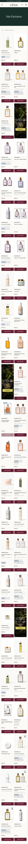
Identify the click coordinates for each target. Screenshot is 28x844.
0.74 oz (7, 56)
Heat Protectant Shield (19, 524)
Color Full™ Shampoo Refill (19, 257)
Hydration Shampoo (18, 592)
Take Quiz (20, 129)
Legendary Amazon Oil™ (19, 658)
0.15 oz (7, 324)
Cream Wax (16, 291)
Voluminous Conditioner (19, 753)
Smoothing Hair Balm (5, 753)
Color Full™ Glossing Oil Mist (20, 192)
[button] (2, 5)
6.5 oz (3, 562)
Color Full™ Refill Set (18, 224)
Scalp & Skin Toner (5, 688)
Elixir (2, 320)
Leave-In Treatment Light (6, 658)
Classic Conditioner (5, 86)
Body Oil (16, 52)
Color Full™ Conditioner (6, 159)
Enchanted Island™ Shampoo (20, 457)
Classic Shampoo (5, 122)
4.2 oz (3, 692)
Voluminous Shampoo (5, 826)
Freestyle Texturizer (5, 524)
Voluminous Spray (18, 826)
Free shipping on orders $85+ (14, 1)
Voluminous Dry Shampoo (6, 789)
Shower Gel (16, 721)
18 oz (8, 91)
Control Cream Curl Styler (6, 291)
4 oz (3, 56)
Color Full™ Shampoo (5, 257)
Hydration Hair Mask (5, 592)
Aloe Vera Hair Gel (5, 52)
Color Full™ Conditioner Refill (20, 159)
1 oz (3, 324)
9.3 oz (3, 91)
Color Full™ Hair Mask (5, 224)
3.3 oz (3, 93)
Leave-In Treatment (5, 627)
